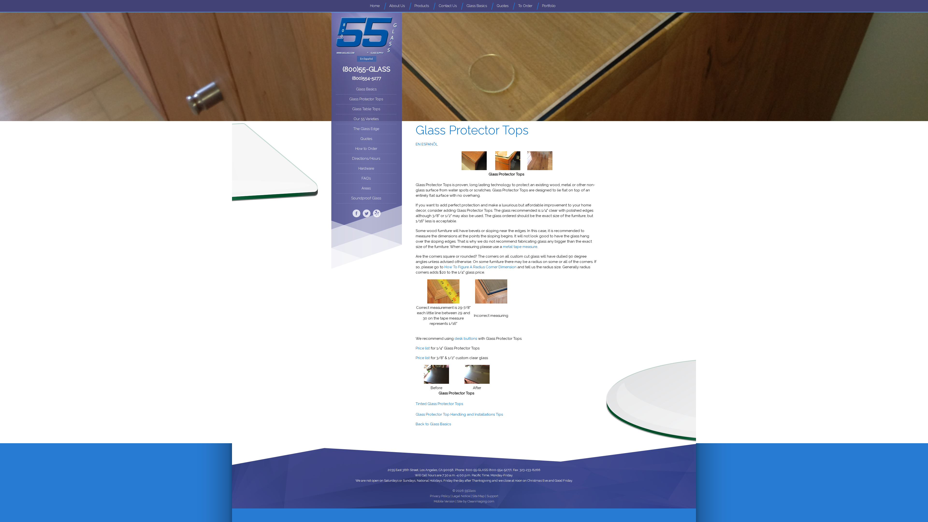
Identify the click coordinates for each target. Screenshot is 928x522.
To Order (525, 6)
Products (421, 6)
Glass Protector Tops (366, 99)
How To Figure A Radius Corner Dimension (480, 267)
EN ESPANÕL (427, 144)
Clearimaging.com (480, 501)
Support (492, 496)
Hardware (366, 168)
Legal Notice (461, 496)
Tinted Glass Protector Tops (439, 404)
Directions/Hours (366, 158)
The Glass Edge (366, 129)
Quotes (502, 6)
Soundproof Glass (366, 198)
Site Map (478, 496)
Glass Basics (476, 6)
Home (375, 6)
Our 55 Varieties (366, 119)
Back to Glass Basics (433, 424)
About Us (397, 6)
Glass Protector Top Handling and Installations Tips (459, 414)
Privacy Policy (440, 496)
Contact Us (448, 6)
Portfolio (549, 6)
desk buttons (466, 338)
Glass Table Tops (366, 109)
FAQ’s (366, 178)
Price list (423, 348)
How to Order (366, 148)
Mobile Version (444, 501)
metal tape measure (520, 247)
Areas (366, 188)
